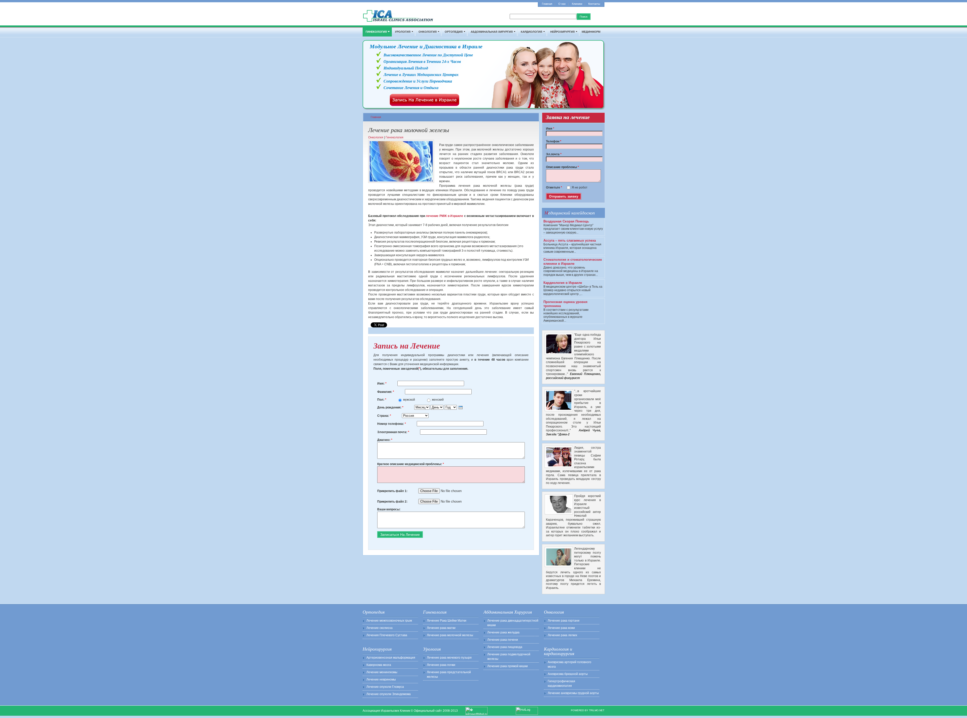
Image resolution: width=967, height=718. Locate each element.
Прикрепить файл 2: (392, 501)
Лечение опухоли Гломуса (385, 687)
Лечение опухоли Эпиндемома (388, 694)
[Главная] (398, 21)
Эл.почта (554, 154)
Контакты (594, 3)
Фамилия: (385, 392)
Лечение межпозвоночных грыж (389, 620)
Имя (550, 128)
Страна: (384, 416)
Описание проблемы (562, 167)
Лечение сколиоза (379, 628)
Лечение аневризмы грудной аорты (573, 693)
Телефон (553, 141)
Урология (402, 31)
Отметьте (554, 187)
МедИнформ (591, 31)
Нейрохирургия (562, 31)
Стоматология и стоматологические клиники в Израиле (572, 262)
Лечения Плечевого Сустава (386, 635)
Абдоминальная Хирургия (492, 31)
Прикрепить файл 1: (392, 491)
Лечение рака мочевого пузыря (449, 657)
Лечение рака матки (441, 628)
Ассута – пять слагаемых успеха (569, 240)
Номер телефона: (391, 424)
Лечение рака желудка (503, 632)
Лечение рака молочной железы (450, 635)
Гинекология (376, 31)
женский (438, 399)
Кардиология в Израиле (562, 283)
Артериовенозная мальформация (390, 657)
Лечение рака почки (441, 665)
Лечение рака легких (562, 635)
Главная (547, 3)
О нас (562, 3)
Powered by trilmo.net (587, 710)
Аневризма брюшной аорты (568, 674)
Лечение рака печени (502, 639)
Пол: (381, 399)
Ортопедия (454, 31)
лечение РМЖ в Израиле (444, 216)
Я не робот (580, 187)
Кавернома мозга (378, 665)
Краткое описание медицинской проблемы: (410, 464)
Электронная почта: (393, 432)
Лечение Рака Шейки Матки (446, 620)
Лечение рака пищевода (504, 647)
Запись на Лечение (406, 345)
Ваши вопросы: (388, 509)
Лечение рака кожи (561, 628)
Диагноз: (384, 440)
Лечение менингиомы (381, 672)
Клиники (577, 3)
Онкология (428, 31)
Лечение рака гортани (563, 620)
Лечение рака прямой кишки (507, 666)
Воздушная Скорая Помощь (566, 221)
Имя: (382, 383)
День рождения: (390, 407)
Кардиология (531, 31)
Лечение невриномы (381, 679)
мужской (409, 399)
